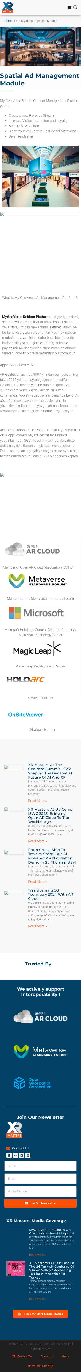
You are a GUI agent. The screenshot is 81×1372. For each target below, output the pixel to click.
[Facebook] (9, 1155)
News (65, 1356)
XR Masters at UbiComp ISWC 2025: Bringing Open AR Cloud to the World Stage (50, 815)
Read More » (37, 801)
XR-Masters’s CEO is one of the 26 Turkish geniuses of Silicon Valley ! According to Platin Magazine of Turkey (51, 1270)
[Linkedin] (21, 1155)
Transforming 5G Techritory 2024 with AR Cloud (50, 894)
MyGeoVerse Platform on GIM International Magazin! (51, 1231)
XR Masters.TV (22, 1356)
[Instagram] (27, 1155)
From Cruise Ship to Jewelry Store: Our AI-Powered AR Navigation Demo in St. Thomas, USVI (52, 856)
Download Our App (40, 1366)
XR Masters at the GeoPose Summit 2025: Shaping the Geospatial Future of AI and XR (50, 771)
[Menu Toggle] (69, 7)
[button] (75, 7)
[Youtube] (15, 1155)
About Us (47, 1356)
